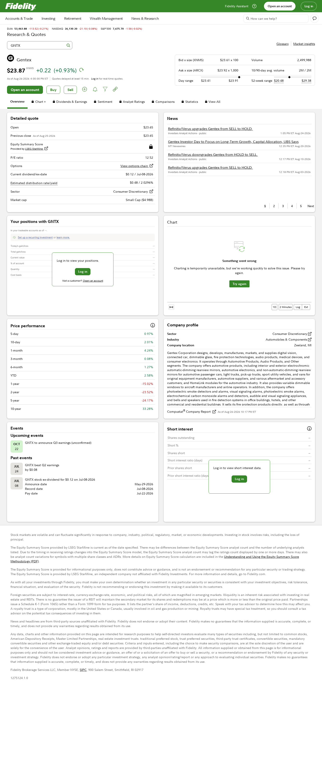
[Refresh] (81, 70)
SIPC (83, 670)
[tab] (17, 102)
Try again (239, 284)
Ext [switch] (306, 307)
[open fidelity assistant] (314, 18)
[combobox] (39, 45)
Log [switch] (298, 307)
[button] (84, 90)
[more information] (152, 326)
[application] (239, 269)
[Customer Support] (254, 6)
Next (309, 206)
